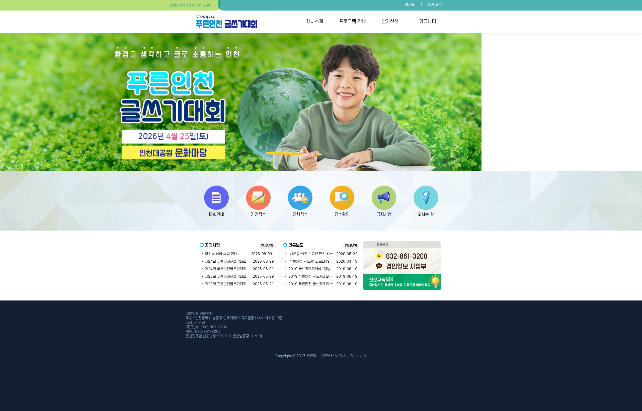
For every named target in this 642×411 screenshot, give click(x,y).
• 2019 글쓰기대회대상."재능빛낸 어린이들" (318, 269)
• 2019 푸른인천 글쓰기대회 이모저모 (313, 276)
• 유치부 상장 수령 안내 (219, 254)
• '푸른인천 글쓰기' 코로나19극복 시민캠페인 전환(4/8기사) (330, 261)
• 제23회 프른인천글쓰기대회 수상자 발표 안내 (236, 284)
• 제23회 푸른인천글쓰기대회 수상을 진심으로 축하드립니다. (247, 276)
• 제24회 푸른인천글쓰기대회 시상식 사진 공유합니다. (242, 261)
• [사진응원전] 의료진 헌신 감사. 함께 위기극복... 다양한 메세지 (332, 254)
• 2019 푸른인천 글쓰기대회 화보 (310, 284)
